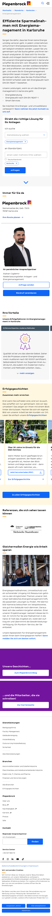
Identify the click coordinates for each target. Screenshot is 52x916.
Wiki (4, 821)
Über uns (6, 801)
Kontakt (7, 828)
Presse (5, 817)
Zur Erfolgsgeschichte (19, 479)
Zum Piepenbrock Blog (26, 673)
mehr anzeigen (26, 373)
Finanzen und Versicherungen (14, 778)
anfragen (15, 170)
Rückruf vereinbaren (26, 293)
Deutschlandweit (14, 160)
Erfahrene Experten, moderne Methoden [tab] (19, 328)
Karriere (6, 813)
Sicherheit (7, 747)
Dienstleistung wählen (18, 135)
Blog (4, 805)
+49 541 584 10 (9, 853)
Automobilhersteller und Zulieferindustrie (20, 766)
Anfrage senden (26, 285)
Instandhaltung (9, 739)
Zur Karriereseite (25, 705)
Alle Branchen (8, 785)
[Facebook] (3, 859)
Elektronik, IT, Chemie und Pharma (16, 774)
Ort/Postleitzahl (9, 837)
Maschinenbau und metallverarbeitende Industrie (23, 770)
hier (46, 898)
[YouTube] (17, 859)
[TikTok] (23, 859)
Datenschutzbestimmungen (14, 866)
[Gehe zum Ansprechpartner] (26, 183)
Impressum (33, 866)
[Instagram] (8, 859)
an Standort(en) (13, 148)
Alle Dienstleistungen (11, 754)
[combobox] (26, 155)
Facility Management (11, 732)
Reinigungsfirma (9, 728)
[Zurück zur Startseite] (21, 3)
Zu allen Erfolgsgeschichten (26, 495)
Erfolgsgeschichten (36, 415)
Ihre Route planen (11, 217)
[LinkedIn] (12, 859)
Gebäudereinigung (10, 735)
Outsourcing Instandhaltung (14, 743)
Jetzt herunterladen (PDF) (21, 472)
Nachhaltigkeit (8, 809)
